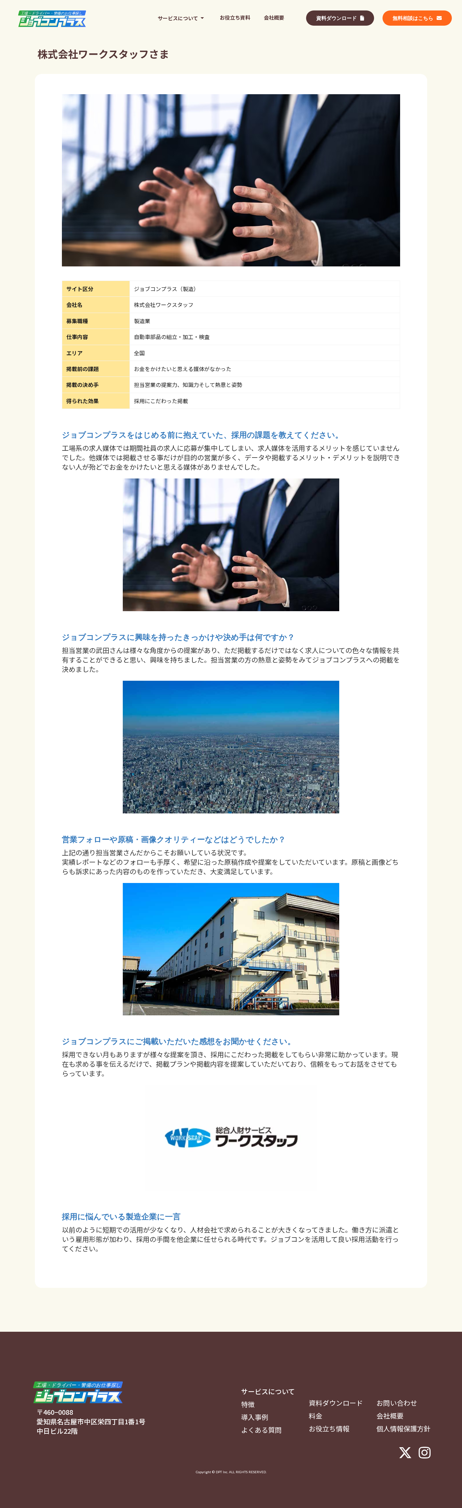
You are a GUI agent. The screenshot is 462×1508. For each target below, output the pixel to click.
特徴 (248, 1404)
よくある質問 (261, 1430)
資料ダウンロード (336, 1403)
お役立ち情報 (329, 1428)
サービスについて (268, 1391)
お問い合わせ (396, 1403)
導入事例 (254, 1417)
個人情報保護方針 (403, 1428)
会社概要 (389, 1416)
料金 (315, 1416)
